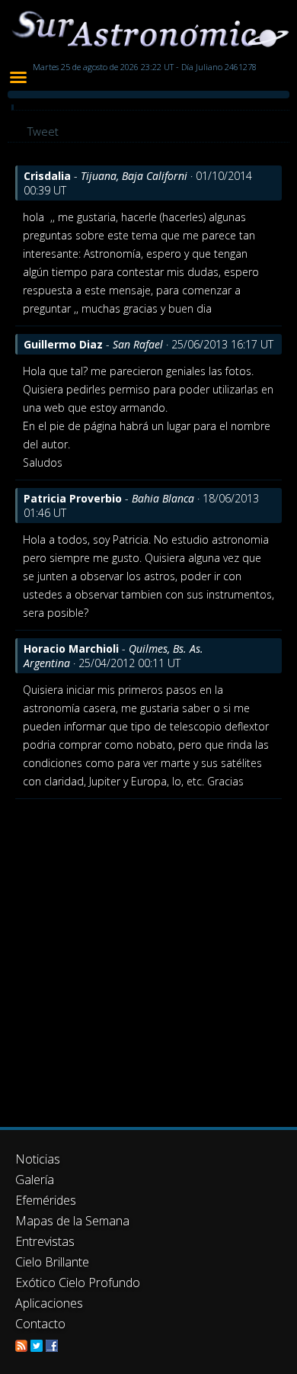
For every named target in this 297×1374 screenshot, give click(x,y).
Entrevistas (45, 1241)
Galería (34, 1179)
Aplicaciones (49, 1303)
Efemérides (45, 1200)
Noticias (37, 1159)
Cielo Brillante (52, 1262)
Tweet (43, 131)
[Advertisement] (148, 955)
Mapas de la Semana (72, 1220)
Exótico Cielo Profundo (77, 1282)
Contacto (40, 1323)
